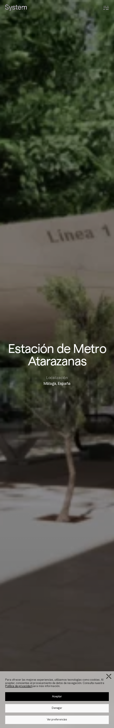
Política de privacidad (18, 686)
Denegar (57, 707)
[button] (109, 676)
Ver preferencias (57, 719)
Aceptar (57, 696)
